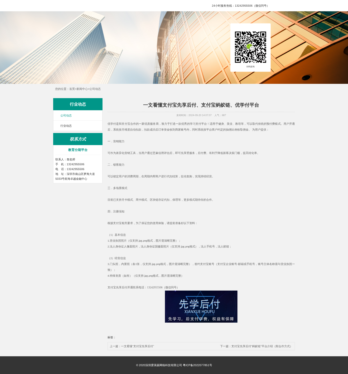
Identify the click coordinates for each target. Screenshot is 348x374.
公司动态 (95, 88)
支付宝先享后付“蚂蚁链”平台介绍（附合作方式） (262, 346)
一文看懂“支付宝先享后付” (137, 346)
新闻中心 (82, 88)
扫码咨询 (250, 67)
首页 (72, 88)
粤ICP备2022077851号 (197, 365)
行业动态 (66, 125)
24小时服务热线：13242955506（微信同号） (240, 5)
